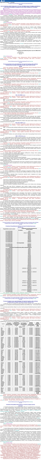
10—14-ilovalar (21, 411)
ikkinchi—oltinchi (24, 410)
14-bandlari (10, 422)
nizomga (34, 223)
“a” (40, 440)
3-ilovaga (21, 43)
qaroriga (10, 14)
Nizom (32, 28)
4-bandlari (17, 430)
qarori (8, 31)
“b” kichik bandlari (4, 441)
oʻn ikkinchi (30, 410)
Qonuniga (2, 70)
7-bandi (10, 441)
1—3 (16, 411)
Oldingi (4, 22)
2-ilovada (33, 218)
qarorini (36, 18)
